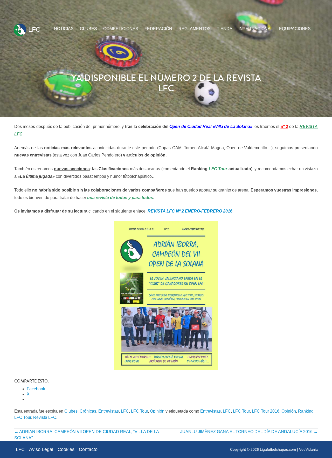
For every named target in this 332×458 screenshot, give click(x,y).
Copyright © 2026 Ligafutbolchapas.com (263, 449)
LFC (33, 29)
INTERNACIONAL (256, 28)
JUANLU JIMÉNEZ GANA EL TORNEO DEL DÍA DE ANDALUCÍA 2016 (249, 431)
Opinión (157, 411)
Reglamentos (194, 28)
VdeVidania (308, 449)
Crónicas (88, 411)
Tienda (224, 28)
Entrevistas (108, 411)
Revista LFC (44, 417)
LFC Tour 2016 (265, 411)
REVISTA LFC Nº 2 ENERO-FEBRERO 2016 (190, 211)
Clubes (88, 28)
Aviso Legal (41, 449)
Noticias (64, 28)
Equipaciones (295, 28)
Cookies (66, 449)
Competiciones (120, 28)
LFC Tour (139, 411)
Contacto (88, 449)
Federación (158, 28)
